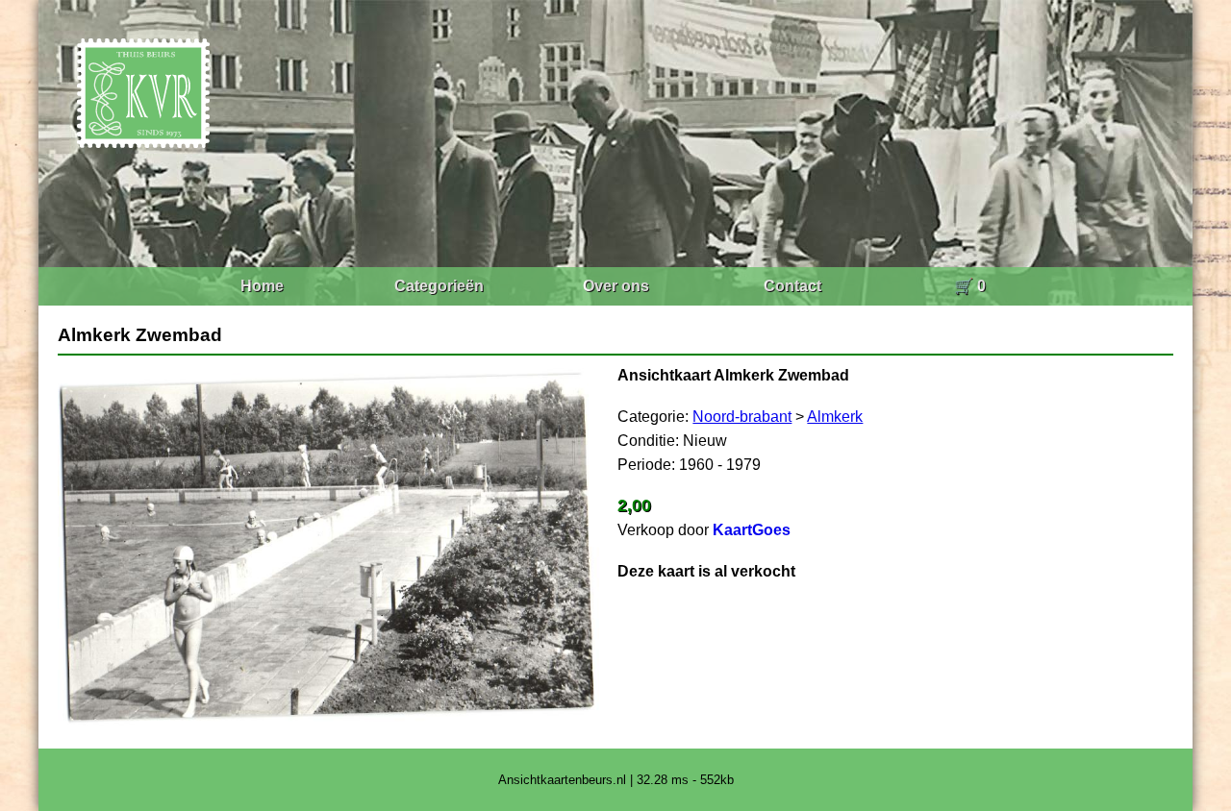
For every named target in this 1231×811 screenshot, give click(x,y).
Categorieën (439, 286)
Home (262, 286)
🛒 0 (970, 286)
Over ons (616, 286)
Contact (792, 286)
